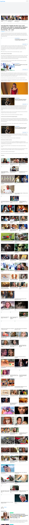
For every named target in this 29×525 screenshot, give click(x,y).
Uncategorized (4, 23)
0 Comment (12, 31)
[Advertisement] (14, 8)
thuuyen (6, 31)
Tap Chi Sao (2, 1)
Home (1, 23)
